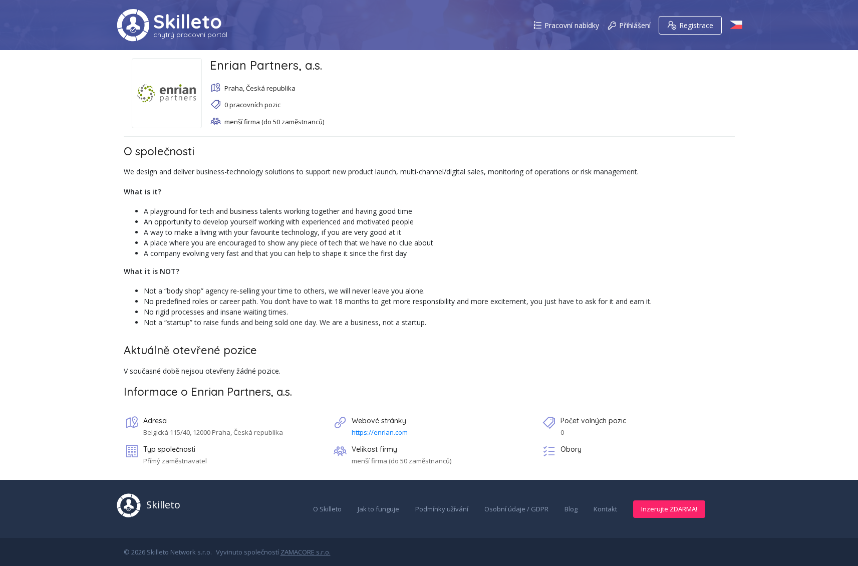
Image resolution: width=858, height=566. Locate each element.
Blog (571, 508)
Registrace (696, 25)
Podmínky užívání (441, 508)
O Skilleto (327, 508)
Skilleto (187, 22)
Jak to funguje (378, 508)
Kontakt (605, 508)
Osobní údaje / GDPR (516, 508)
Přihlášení (635, 25)
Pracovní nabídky (571, 25)
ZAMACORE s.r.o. (305, 551)
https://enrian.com (380, 432)
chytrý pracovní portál (190, 34)
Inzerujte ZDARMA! (669, 508)
